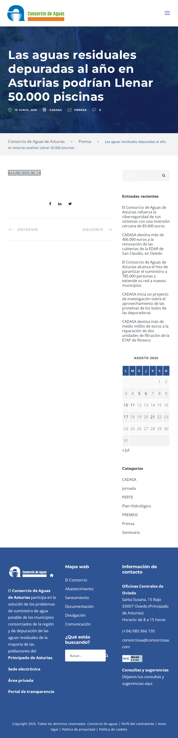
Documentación (79, 606)
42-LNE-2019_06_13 (24, 172)
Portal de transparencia (31, 691)
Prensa (80, 110)
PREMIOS (130, 514)
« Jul (125, 450)
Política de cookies (113, 729)
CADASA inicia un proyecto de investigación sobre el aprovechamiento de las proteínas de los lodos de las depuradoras (145, 303)
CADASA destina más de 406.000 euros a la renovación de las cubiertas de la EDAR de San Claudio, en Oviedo (143, 244)
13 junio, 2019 (26, 110)
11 (132, 405)
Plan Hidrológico (136, 506)
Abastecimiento (79, 588)
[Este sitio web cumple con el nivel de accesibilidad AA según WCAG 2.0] (132, 658)
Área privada (20, 680)
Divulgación (75, 615)
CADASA (55, 110)
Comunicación (78, 624)
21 (152, 416)
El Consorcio (76, 580)
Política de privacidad (78, 729)
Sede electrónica (24, 669)
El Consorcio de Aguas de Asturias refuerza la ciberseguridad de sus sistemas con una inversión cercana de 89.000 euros (146, 217)
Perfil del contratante (137, 724)
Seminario (131, 532)
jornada (129, 488)
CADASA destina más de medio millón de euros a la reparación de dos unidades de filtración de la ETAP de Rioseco (145, 331)
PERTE (127, 497)
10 (126, 405)
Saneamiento (77, 597)
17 (126, 416)
